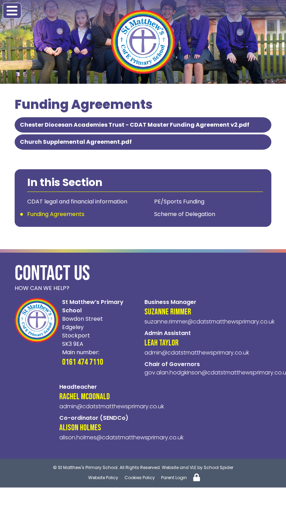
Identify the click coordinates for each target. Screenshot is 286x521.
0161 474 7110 (82, 362)
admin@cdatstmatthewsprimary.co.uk (196, 353)
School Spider (218, 467)
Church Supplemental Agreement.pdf (76, 142)
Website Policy (103, 478)
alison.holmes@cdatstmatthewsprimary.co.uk (121, 437)
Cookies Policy (140, 478)
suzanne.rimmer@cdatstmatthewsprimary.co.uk (209, 322)
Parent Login (174, 478)
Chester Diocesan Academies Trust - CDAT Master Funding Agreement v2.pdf (134, 125)
